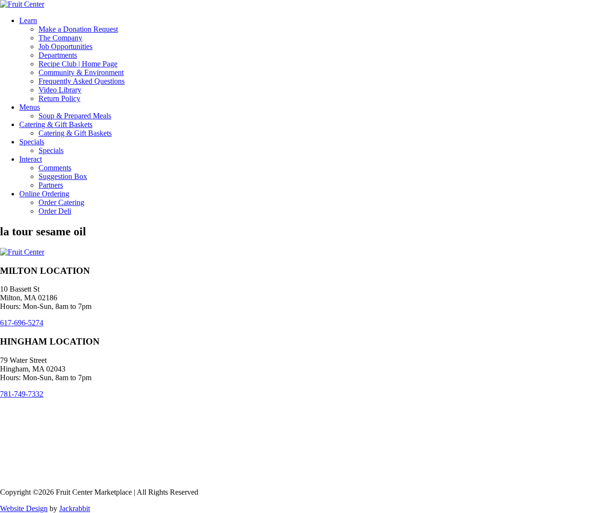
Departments (57, 55)
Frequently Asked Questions (81, 81)
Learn (28, 20)
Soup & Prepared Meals (74, 116)
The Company (60, 38)
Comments (54, 168)
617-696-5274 (21, 323)
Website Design (24, 508)
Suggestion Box (62, 176)
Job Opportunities (65, 46)
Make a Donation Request (78, 29)
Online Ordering (44, 194)
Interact (30, 159)
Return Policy (59, 98)
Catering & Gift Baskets (55, 124)
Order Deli (54, 211)
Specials (31, 142)
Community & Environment (81, 72)
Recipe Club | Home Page (77, 64)
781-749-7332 (21, 394)
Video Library (59, 90)
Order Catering (61, 202)
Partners (50, 185)
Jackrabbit (74, 508)
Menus (29, 107)
